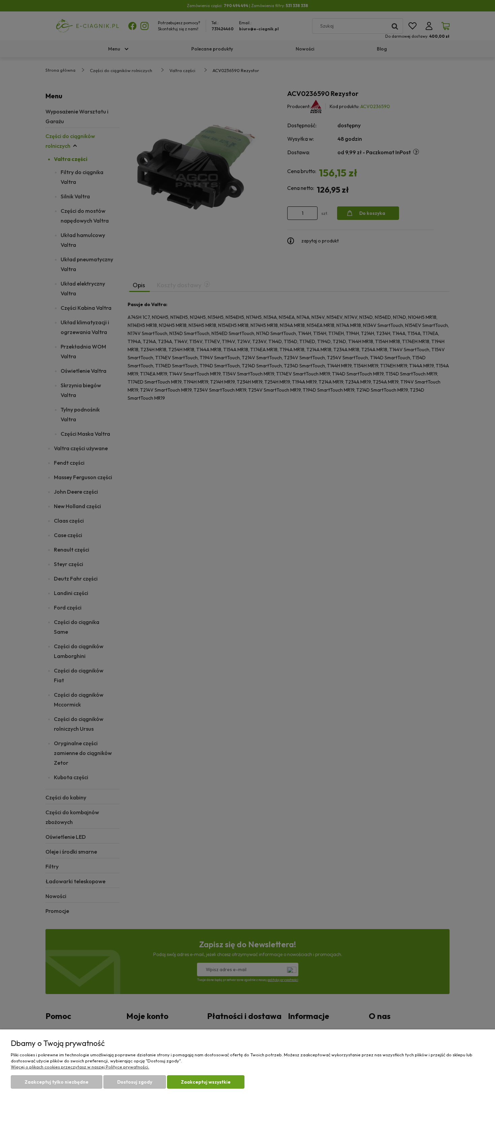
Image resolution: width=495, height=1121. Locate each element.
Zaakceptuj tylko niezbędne (57, 1082)
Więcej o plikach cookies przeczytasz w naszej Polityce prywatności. (80, 1066)
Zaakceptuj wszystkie (206, 1082)
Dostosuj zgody (134, 1082)
